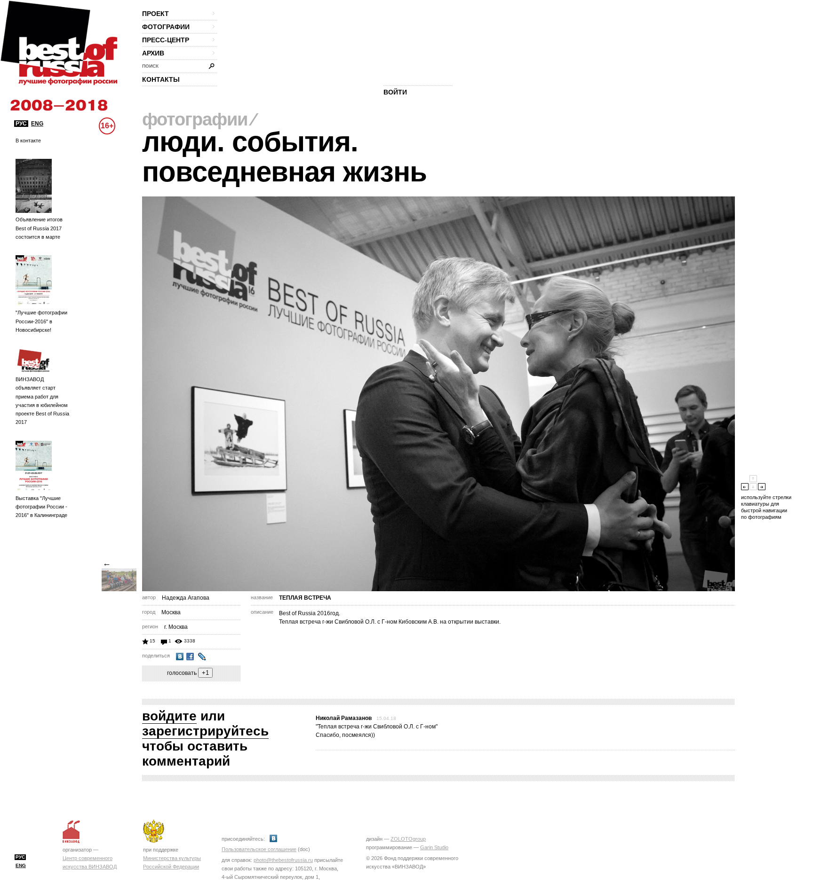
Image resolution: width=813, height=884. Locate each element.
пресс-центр (165, 40)
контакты (161, 79)
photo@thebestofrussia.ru (283, 860)
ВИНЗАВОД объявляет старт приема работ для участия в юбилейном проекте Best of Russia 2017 (42, 400)
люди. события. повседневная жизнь (284, 157)
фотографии (166, 27)
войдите (169, 716)
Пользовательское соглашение (259, 849)
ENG (37, 123)
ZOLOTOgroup (408, 839)
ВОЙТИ (395, 92)
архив (153, 53)
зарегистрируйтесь (205, 731)
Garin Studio (434, 847)
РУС (21, 123)
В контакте (28, 140)
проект (155, 13)
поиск (150, 66)
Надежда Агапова (185, 598)
